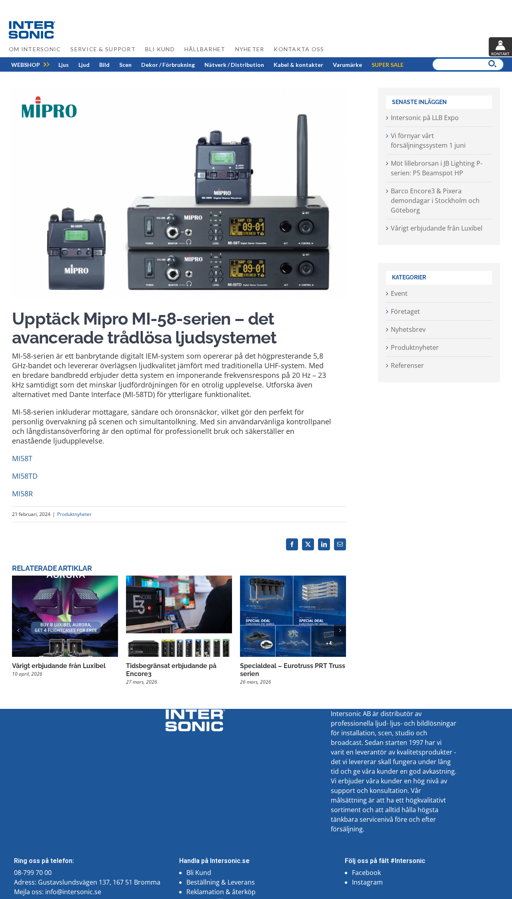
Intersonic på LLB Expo (425, 117)
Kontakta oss (299, 49)
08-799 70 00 (33, 872)
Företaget (405, 311)
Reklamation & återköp (221, 891)
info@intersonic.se (73, 891)
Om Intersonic (35, 49)
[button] (18, 630)
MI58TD (25, 476)
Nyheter (249, 49)
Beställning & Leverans (220, 882)
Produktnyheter (74, 514)
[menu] (207, 64)
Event (399, 293)
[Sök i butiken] (492, 64)
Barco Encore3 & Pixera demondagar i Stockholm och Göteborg (435, 201)
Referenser (407, 365)
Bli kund (160, 49)
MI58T (22, 458)
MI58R (22, 493)
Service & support (102, 49)
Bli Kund (198, 872)
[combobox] (468, 64)
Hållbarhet (205, 49)
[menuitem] (25, 64)
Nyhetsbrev (408, 329)
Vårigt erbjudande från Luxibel (59, 666)
